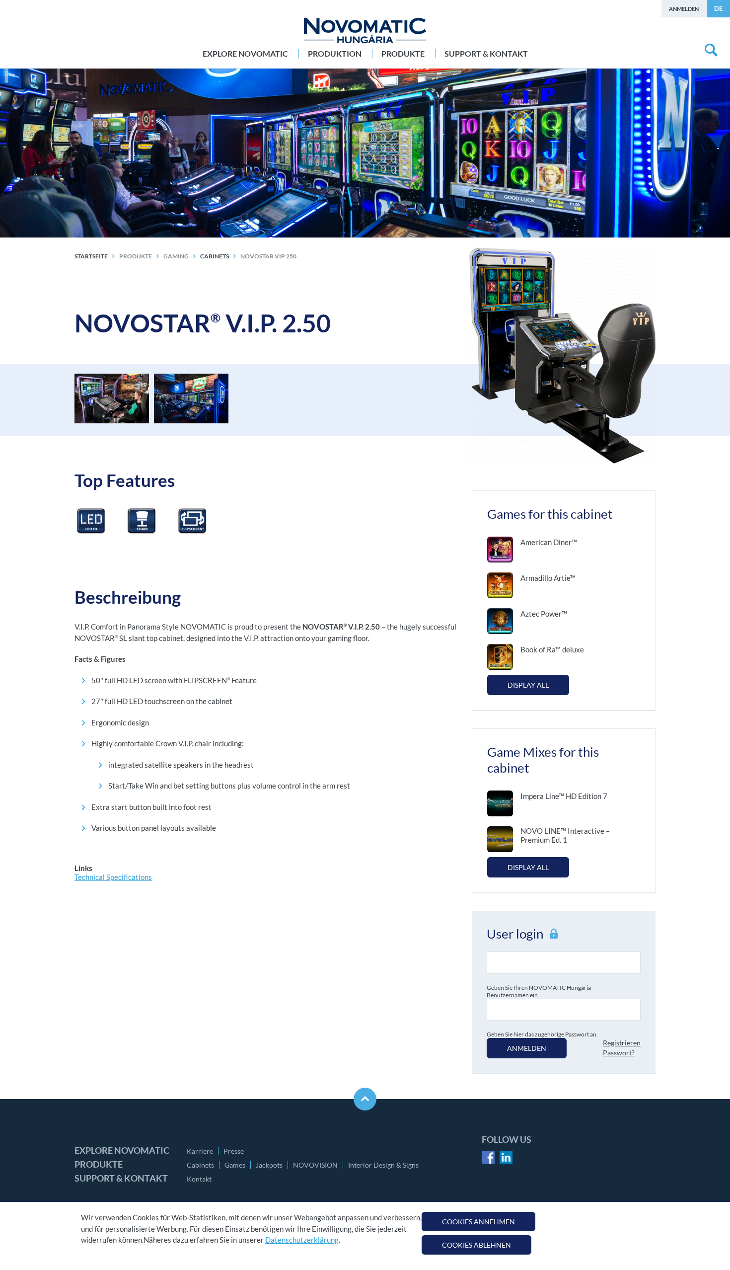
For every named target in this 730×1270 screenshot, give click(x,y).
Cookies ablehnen (476, 1245)
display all (528, 685)
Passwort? (619, 1052)
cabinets (214, 256)
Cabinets (200, 1165)
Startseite (91, 256)
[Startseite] (365, 30)
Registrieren (622, 1042)
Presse (233, 1151)
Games (234, 1165)
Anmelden (684, 8)
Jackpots (269, 1165)
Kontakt (199, 1179)
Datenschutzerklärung (302, 1239)
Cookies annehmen (478, 1221)
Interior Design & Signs (383, 1165)
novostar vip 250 (268, 256)
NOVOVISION (315, 1165)
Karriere (200, 1151)
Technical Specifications (113, 877)
